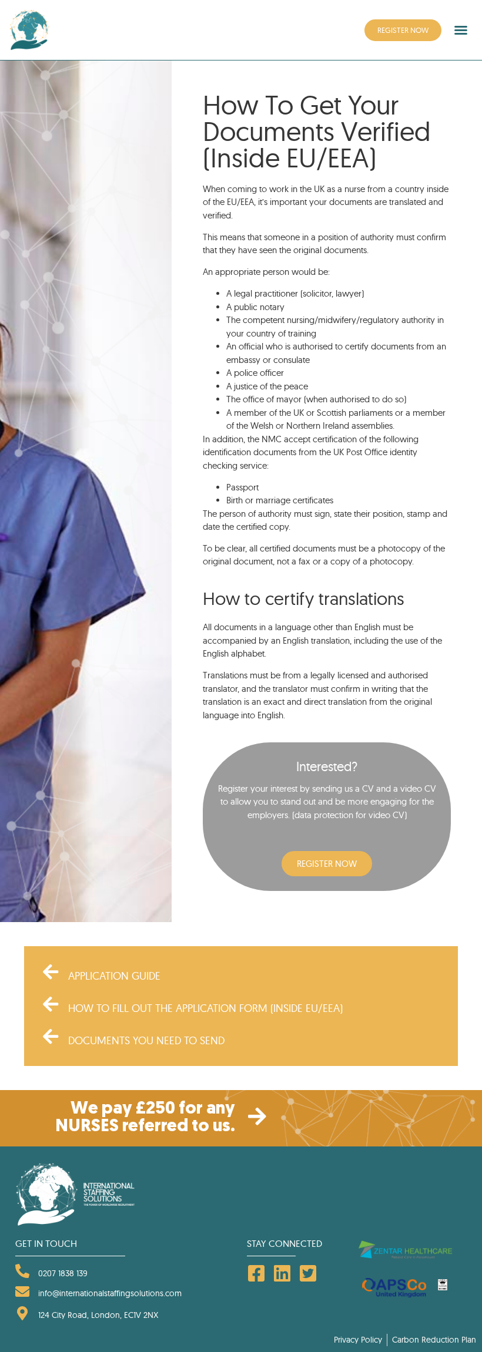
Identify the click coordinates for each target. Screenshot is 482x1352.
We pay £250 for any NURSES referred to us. (145, 1118)
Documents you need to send (146, 1040)
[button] (460, 30)
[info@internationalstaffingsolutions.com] (22, 1291)
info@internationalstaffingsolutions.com (110, 1293)
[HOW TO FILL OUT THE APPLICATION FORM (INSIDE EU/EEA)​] (50, 1004)
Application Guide (114, 976)
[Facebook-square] (256, 1273)
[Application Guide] (50, 972)
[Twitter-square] (308, 1273)
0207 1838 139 (63, 1273)
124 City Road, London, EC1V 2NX (98, 1315)
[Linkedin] (282, 1273)
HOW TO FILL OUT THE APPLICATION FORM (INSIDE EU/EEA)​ (205, 1008)
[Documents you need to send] (50, 1036)
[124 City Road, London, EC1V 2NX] (22, 1313)
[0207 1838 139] (22, 1271)
